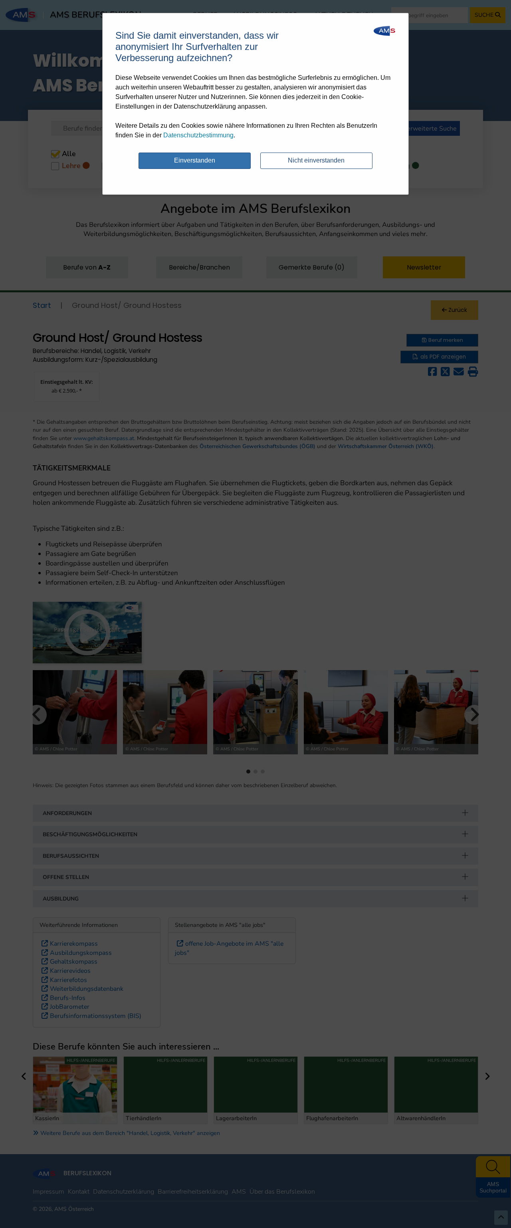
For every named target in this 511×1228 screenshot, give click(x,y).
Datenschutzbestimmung (198, 135)
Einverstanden (194, 160)
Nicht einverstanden (316, 160)
